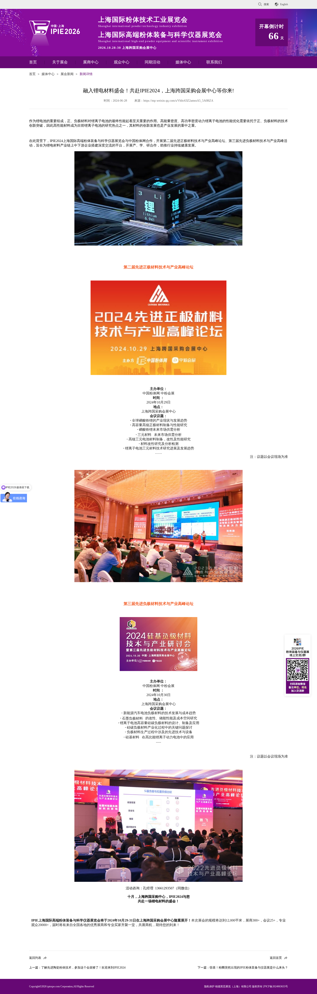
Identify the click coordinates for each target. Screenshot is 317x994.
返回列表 (35, 957)
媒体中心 (183, 62)
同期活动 (152, 62)
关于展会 (60, 62)
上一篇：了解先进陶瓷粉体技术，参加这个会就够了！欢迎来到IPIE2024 (77, 967)
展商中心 (91, 62)
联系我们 (214, 62)
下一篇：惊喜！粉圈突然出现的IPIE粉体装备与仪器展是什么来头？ (243, 967)
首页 (33, 62)
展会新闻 (67, 74)
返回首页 (276, 957)
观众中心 (121, 62)
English (284, 4)
